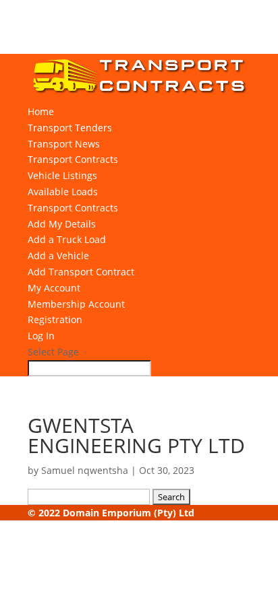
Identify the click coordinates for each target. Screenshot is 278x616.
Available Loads (63, 191)
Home (41, 111)
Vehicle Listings (62, 175)
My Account (54, 287)
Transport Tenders (70, 127)
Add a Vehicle (58, 255)
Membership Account (76, 304)
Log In (41, 335)
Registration (55, 319)
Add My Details (62, 223)
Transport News (64, 143)
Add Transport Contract (81, 271)
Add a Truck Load (67, 239)
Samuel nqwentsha (84, 470)
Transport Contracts (73, 159)
